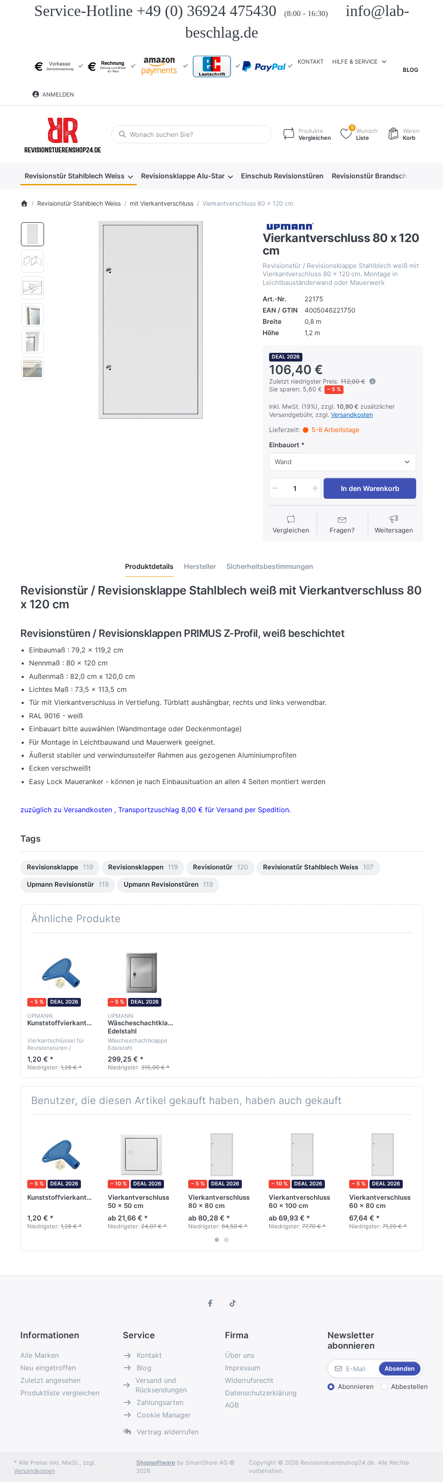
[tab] (149, 566)
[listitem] (150, 320)
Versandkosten (352, 414)
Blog (410, 69)
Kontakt (311, 61)
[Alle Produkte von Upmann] (289, 225)
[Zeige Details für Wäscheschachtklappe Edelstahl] (141, 973)
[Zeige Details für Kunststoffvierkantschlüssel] (60, 973)
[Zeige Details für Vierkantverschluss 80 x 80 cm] (221, 1154)
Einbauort (284, 445)
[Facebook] (210, 1303)
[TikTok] (232, 1303)
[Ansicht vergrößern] (150, 320)
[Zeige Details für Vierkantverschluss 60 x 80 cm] (382, 1154)
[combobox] (191, 134)
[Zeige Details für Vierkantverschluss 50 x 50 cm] (141, 1154)
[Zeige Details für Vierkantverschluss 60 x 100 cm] (302, 1154)
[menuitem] (78, 176)
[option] (32, 234)
